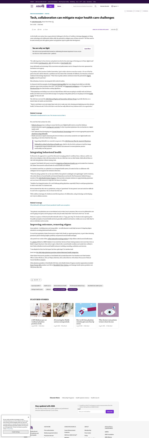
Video (94, 1)
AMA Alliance (108, 437)
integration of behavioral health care (67, 163)
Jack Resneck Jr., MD (45, 63)
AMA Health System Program (47, 178)
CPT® (81, 1)
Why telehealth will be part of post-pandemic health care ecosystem (50, 205)
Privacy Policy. (10, 428)
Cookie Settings (16, 432)
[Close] (28, 417)
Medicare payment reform (51, 433)
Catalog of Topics (72, 289)
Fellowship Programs (68, 398)
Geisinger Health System (37, 289)
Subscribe (113, 29)
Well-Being (72, 1)
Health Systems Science (82, 398)
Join (50, 6)
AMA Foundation (109, 434)
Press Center (88, 433)
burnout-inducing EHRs (59, 84)
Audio (84, 1)
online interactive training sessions (58, 239)
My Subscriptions (129, 10)
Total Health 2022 (66, 63)
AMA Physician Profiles (64, 1)
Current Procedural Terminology (61, 131)
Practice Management (36, 13)
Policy (86, 435)
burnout (84, 36)
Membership (88, 430)
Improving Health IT (36, 285)
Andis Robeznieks (36, 21)
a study (34, 242)
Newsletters (89, 1)
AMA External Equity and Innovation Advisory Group (61, 99)
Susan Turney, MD (35, 265)
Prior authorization (49, 430)
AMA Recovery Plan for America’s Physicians (78, 141)
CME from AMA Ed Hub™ (41, 1)
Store (77, 1)
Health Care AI (47, 285)
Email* (79, 409)
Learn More (87, 48)
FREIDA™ (32, 1)
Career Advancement (53, 1)
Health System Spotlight (101, 29)
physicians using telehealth (39, 134)
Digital (47, 13)
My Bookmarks (145, 10)
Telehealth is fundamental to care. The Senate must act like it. (48, 115)
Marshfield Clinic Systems (61, 265)
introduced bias (34, 88)
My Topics (137, 10)
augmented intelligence (72, 86)
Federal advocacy (37, 125)
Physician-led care (49, 435)
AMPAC (107, 432)
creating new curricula (53, 127)
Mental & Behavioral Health (60, 285)
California (48, 289)
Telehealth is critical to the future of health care (48, 144)
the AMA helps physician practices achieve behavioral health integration (57, 252)
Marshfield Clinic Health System (95, 285)
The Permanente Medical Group (77, 285)
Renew (59, 6)
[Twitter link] (53, 22)
